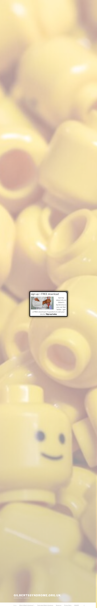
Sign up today (51, 314)
